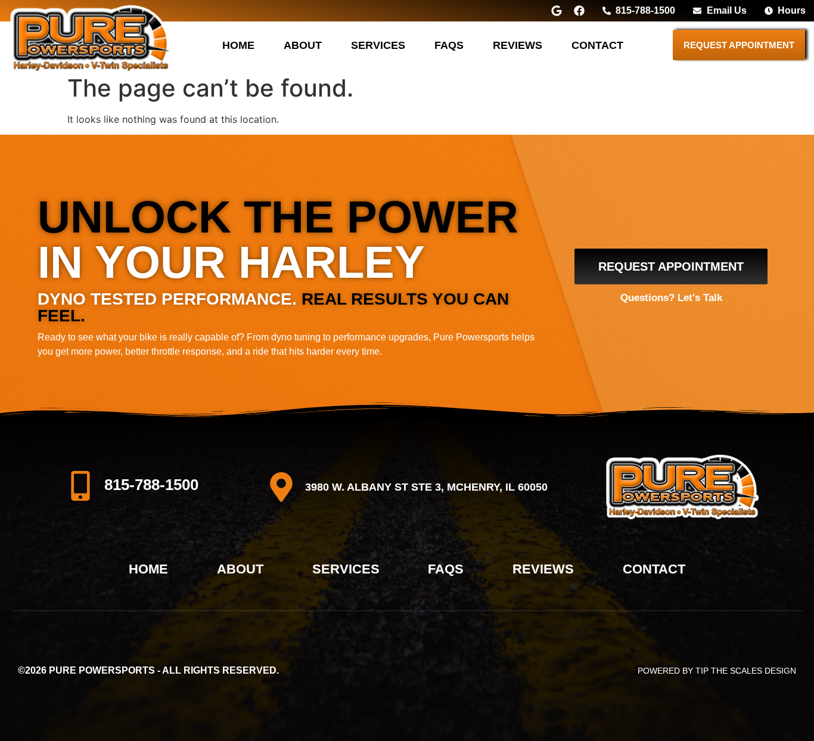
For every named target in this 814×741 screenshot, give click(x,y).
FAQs (449, 45)
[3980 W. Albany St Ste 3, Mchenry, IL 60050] (281, 487)
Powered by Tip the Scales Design (717, 670)
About (303, 45)
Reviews (517, 45)
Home (238, 45)
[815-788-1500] (80, 486)
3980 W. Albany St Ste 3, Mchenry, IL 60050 (426, 487)
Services (378, 45)
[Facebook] (579, 10)
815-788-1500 (151, 485)
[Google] (556, 10)
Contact (597, 45)
